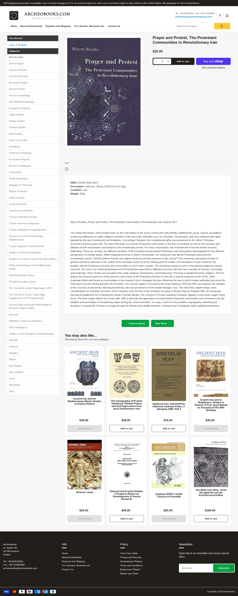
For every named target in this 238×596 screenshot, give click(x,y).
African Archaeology (19, 95)
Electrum (13, 314)
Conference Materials (20, 153)
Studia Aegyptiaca (18, 178)
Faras (12, 378)
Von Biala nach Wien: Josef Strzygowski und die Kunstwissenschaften (211, 492)
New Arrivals (16, 57)
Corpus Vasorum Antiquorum (24, 223)
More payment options (213, 67)
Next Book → (162, 323)
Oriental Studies (17, 127)
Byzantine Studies (18, 82)
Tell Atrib (13, 340)
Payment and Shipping (58, 26)
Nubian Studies (17, 121)
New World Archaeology (21, 102)
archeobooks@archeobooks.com (193, 16)
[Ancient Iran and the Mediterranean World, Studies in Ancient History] (84, 372)
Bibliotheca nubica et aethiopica (25, 321)
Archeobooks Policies (131, 561)
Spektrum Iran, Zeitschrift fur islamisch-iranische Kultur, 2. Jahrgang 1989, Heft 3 (169, 406)
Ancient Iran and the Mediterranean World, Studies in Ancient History (84, 401)
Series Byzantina (18, 204)
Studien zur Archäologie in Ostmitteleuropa (31, 333)
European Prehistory (20, 108)
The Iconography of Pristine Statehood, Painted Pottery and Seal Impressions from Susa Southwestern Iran (126, 405)
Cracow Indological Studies (23, 217)
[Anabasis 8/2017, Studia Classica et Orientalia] (169, 465)
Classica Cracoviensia (21, 210)
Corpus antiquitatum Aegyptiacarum (28, 229)
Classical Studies (18, 69)
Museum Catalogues (20, 165)
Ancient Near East (18, 76)
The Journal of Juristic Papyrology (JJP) (30, 288)
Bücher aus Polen (129, 573)
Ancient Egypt (16, 63)
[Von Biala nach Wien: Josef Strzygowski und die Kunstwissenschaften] (211, 463)
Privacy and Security (130, 557)
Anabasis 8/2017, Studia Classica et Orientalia (168, 495)
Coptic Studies (16, 114)
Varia (11, 391)
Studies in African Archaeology (25, 252)
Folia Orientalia (17, 197)
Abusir (12, 359)
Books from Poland (130, 569)
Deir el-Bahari (16, 372)
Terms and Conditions (131, 565)
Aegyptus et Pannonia (20, 185)
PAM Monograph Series (21, 275)
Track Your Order (129, 553)
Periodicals (15, 146)
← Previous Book (135, 323)
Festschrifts (15, 172)
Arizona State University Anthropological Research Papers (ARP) (30, 306)
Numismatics (16, 133)
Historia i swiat (84, 492)
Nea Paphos (15, 365)
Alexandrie (14, 385)
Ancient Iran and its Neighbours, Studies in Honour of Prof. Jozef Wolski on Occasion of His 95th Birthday (211, 405)
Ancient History (17, 89)
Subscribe (223, 568)
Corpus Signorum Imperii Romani (26, 246)
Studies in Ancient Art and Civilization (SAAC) (33, 259)
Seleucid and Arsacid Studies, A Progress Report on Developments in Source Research (126, 495)
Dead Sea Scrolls (18, 140)
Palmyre (13, 346)
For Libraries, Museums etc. (89, 26)
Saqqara (13, 353)
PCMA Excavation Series (22, 281)
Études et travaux (18, 191)
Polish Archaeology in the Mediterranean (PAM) (30, 267)
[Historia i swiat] (84, 464)
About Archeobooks (31, 26)
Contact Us (114, 26)
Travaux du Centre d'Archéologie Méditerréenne (26, 238)
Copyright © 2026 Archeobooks (221, 591)
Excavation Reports (19, 159)
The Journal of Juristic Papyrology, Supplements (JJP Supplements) (27, 296)
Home (14, 26)
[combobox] (202, 26)
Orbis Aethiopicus (18, 327)
